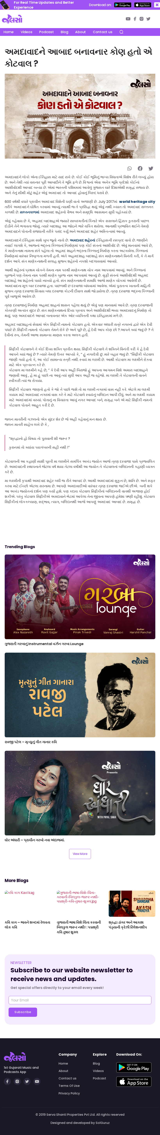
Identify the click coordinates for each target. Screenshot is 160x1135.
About (80, 31)
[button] (157, 5)
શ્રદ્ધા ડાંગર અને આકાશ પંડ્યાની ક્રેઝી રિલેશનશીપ (128, 925)
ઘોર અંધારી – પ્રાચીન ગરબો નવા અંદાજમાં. (35, 840)
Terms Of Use (69, 1086)
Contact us (102, 31)
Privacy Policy (69, 1093)
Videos (26, 31)
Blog (64, 31)
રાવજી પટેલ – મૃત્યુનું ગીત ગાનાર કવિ (31, 741)
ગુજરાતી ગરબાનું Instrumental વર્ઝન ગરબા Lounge (44, 643)
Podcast (46, 31)
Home (9, 31)
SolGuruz (103, 1123)
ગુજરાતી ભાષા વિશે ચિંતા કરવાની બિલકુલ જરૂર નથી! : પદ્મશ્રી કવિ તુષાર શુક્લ (79, 927)
